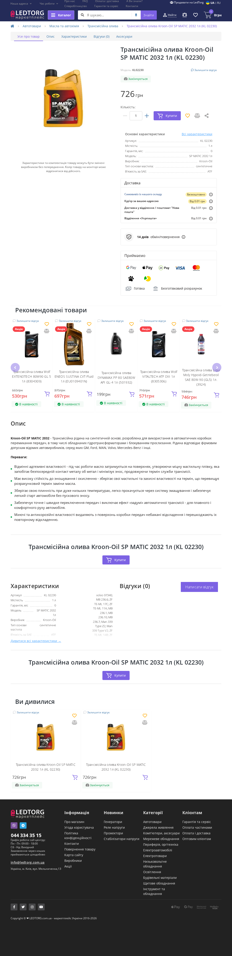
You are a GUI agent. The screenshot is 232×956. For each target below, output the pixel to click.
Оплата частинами (197, 827)
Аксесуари (124, 36)
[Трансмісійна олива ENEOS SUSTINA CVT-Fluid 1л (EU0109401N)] (74, 344)
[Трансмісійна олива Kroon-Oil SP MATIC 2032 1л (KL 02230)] (45, 737)
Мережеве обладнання (161, 839)
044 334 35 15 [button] (26, 835)
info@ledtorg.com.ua (28, 862)
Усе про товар (28, 36)
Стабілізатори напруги (121, 839)
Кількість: (128, 107)
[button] (21, 3)
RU (219, 3)
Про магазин (74, 822)
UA (212, 3)
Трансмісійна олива (102, 26)
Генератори (113, 822)
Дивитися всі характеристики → (36, 641)
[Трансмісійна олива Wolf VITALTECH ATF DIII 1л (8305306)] (159, 344)
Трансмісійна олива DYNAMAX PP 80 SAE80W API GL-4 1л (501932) (116, 377)
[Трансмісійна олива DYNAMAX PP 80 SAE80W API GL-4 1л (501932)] (116, 344)
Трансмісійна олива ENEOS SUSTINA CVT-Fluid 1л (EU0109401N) (74, 376)
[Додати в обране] (47, 324)
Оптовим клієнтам (196, 839)
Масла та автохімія (64, 26)
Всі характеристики (197, 134)
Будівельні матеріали (160, 877)
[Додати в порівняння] (46, 331)
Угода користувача (79, 827)
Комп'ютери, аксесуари (161, 833)
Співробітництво (75, 6)
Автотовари (32, 26)
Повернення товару (79, 849)
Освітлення (152, 872)
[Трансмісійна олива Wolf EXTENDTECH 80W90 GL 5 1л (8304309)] (31, 344)
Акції (68, 866)
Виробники (73, 860)
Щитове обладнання (159, 883)
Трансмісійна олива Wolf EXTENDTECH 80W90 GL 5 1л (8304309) (31, 376)
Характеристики (74, 36)
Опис (50, 36)
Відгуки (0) (101, 36)
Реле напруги (114, 827)
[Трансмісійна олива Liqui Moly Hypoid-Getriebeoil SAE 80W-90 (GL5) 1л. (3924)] (201, 344)
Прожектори (113, 833)
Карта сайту (73, 855)
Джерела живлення (158, 827)
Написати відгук (199, 586)
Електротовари (155, 856)
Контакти (132, 6)
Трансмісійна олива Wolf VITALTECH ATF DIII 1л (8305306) (158, 376)
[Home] (12, 26)
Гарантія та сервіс (106, 6)
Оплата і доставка (196, 833)
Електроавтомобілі (157, 850)
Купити (120, 560)
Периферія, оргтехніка (160, 844)
